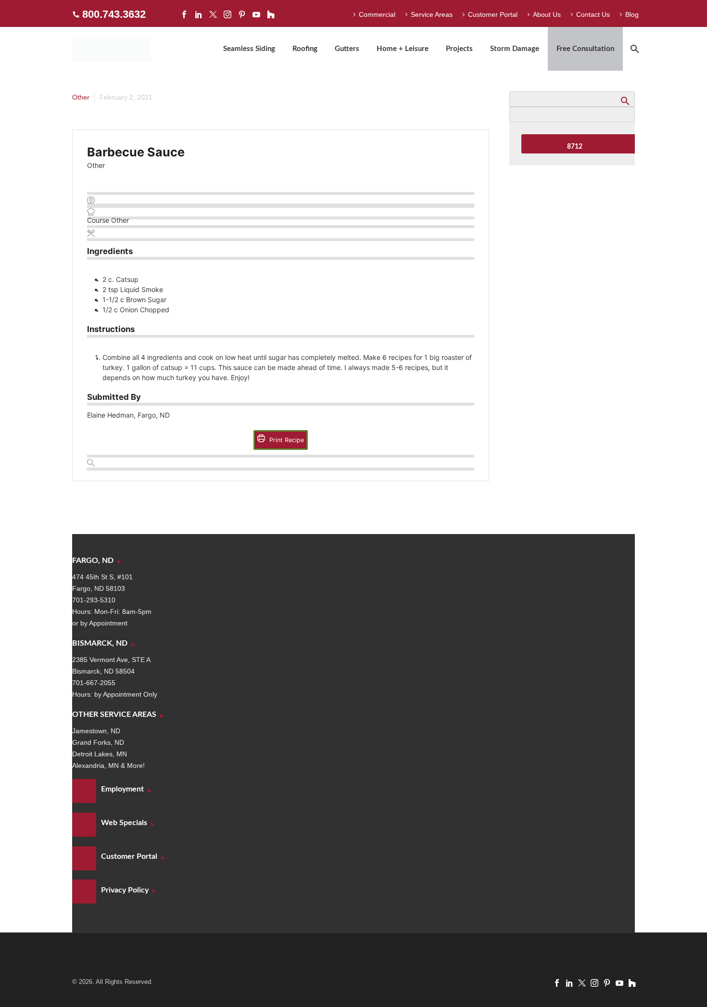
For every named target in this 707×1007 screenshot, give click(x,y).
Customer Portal (493, 14)
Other (80, 97)
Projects (459, 48)
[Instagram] (227, 14)
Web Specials (124, 823)
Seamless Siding (249, 48)
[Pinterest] (242, 14)
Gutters (347, 48)
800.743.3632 (114, 14)
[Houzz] (271, 14)
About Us (547, 14)
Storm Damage (514, 48)
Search (624, 100)
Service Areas (432, 14)
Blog (632, 14)
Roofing (304, 48)
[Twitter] (213, 14)
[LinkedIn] (198, 14)
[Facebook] (184, 14)
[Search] (633, 49)
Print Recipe (285, 440)
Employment (122, 789)
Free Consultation (585, 48)
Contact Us (593, 14)
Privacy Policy (125, 890)
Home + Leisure (403, 48)
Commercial (377, 14)
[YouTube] (256, 14)
